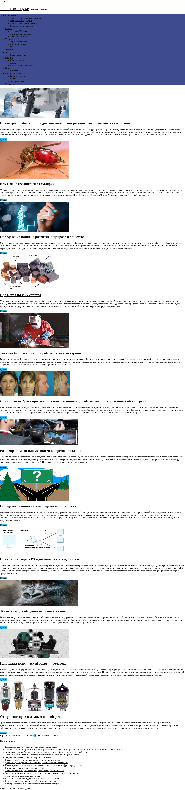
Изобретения (11, 15)
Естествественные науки (22, 65)
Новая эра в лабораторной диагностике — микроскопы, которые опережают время (65, 123)
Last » (55, 735)
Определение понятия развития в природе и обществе (42, 237)
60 (47, 735)
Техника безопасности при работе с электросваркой (40, 353)
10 (23, 735)
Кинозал (14, 70)
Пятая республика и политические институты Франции (32, 783)
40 (40, 735)
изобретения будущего (21, 20)
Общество (10, 52)
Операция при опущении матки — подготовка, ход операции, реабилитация (42, 773)
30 (27, 735)
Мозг (12, 47)
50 (44, 735)
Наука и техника (13, 73)
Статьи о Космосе (18, 31)
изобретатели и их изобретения (25, 18)
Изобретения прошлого (21, 26)
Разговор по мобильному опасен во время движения (40, 451)
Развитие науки (14, 8)
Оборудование (17, 81)
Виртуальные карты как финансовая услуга (26, 768)
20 (25, 735)
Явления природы (18, 60)
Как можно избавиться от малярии (27, 184)
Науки (13, 78)
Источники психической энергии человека (33, 663)
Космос (8, 28)
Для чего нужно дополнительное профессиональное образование (36, 762)
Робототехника (17, 76)
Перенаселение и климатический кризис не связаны (30, 781)
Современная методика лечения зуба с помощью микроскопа (34, 770)
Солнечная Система (19, 36)
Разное (8, 68)
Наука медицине (18, 44)
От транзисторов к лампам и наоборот (30, 717)
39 (37, 735)
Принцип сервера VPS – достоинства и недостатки (39, 559)
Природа (9, 57)
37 (33, 735)
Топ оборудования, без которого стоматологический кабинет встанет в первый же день (47, 752)
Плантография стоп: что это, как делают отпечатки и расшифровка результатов (44, 765)
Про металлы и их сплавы (20, 295)
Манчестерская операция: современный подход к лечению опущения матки (42, 754)
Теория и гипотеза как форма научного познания (29, 757)
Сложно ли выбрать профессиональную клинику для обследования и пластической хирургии (73, 401)
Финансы (9, 84)
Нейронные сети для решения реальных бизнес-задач (31, 747)
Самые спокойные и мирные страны (22, 776)
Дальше (3, 139)
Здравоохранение (18, 41)
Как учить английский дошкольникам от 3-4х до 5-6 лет (32, 778)
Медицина (10, 39)
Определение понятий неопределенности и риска (38, 506)
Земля (13, 63)
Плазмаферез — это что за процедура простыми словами (33, 760)
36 (31, 735)
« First (17, 735)
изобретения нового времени (24, 23)
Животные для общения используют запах (33, 611)
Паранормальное (18, 55)
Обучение (9, 49)
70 (49, 735)
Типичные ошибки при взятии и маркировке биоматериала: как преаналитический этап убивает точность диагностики (63, 749)
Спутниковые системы (21, 34)
